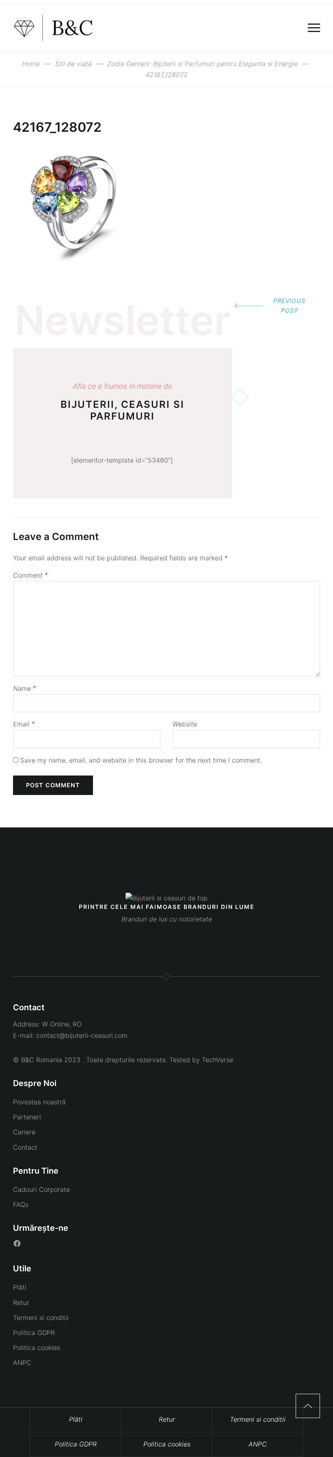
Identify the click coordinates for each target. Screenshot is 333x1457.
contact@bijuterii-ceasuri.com (82, 1035)
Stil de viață (73, 64)
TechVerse (217, 1060)
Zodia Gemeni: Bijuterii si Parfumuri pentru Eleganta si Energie (202, 64)
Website (185, 724)
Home (31, 64)
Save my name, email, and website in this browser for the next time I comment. (141, 760)
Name (24, 688)
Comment (30, 575)
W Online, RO (62, 1024)
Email (23, 724)
